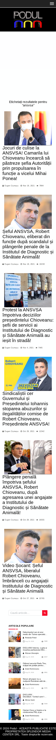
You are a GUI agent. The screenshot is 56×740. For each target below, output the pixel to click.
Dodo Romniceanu (32, 669)
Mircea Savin (30, 700)
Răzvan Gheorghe (32, 653)
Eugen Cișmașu (11, 186)
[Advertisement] (28, 66)
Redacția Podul (31, 638)
